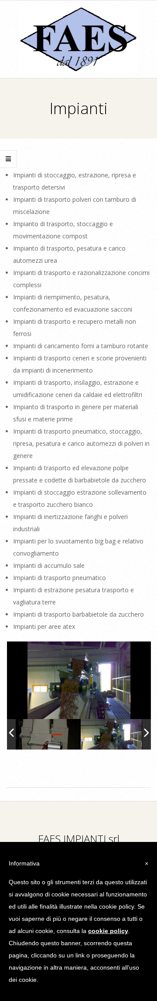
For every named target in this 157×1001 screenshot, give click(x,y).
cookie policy (108, 930)
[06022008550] (111, 734)
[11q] (49, 734)
